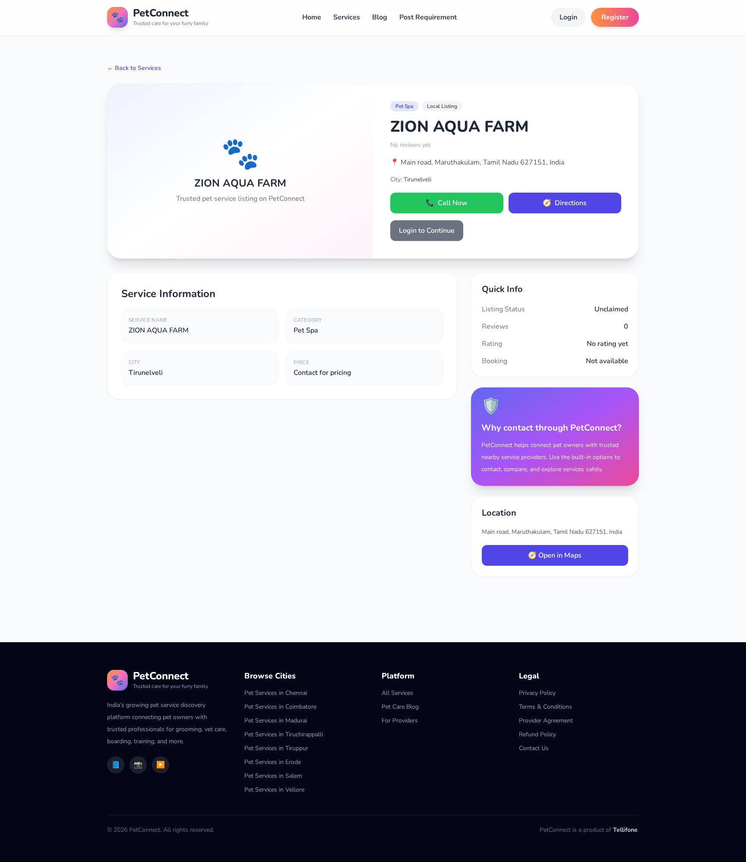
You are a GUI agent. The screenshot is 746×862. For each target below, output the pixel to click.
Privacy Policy (537, 693)
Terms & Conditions (545, 707)
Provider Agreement (546, 720)
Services (346, 17)
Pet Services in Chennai (275, 693)
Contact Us (534, 748)
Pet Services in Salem (273, 776)
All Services (397, 693)
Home (311, 17)
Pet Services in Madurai (275, 720)
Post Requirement (428, 17)
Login (568, 17)
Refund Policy (537, 734)
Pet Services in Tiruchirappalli (283, 734)
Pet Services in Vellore (274, 790)
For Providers (400, 720)
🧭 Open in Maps (555, 555)
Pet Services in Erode (272, 762)
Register (615, 17)
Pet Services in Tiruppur (276, 748)
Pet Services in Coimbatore (280, 707)
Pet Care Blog (400, 707)
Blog (379, 17)
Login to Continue (427, 230)
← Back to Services (134, 68)
